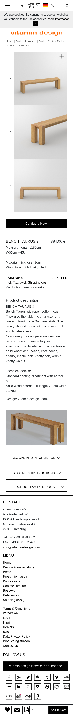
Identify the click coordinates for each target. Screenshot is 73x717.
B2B (6, 631)
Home (9, 41)
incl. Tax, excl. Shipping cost (26, 282)
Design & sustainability (19, 567)
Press (7, 572)
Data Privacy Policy (16, 636)
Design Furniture (26, 41)
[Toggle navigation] (8, 5)
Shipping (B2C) (13, 600)
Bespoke (9, 590)
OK (35, 24)
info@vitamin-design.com (21, 547)
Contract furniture (15, 586)
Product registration (16, 641)
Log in (7, 617)
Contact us (10, 645)
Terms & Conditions (16, 608)
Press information (15, 576)
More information (58, 19)
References (11, 595)
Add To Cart (58, 709)
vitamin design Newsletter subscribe (35, 666)
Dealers (8, 627)
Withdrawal (10, 613)
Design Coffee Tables (52, 41)
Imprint (7, 622)
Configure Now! (36, 223)
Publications (11, 581)
